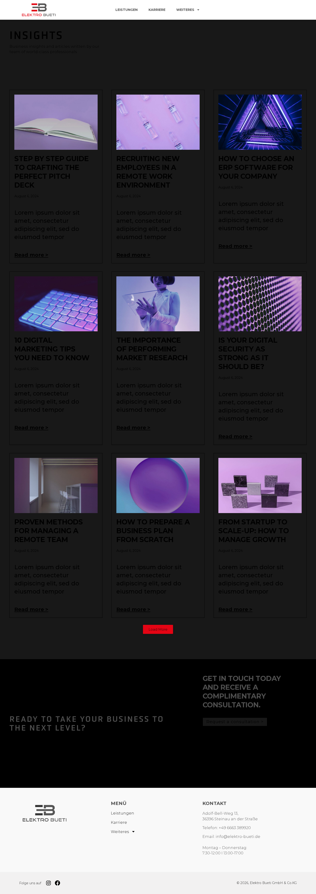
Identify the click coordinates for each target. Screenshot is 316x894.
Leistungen (126, 10)
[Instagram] (48, 883)
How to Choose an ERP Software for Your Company (256, 167)
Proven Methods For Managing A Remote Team (48, 531)
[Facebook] (57, 883)
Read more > (31, 255)
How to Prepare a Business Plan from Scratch (153, 531)
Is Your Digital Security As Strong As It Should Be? (247, 353)
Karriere (157, 10)
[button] (158, 629)
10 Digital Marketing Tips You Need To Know (52, 349)
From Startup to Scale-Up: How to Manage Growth (253, 531)
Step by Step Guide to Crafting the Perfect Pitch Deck (51, 171)
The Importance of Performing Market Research (152, 349)
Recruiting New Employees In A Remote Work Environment (148, 171)
